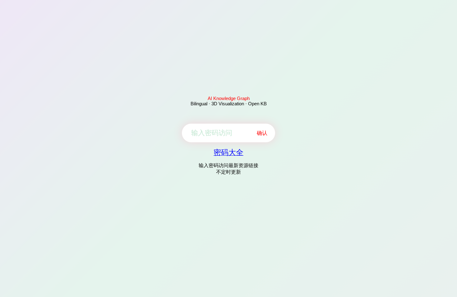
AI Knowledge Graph (229, 98)
